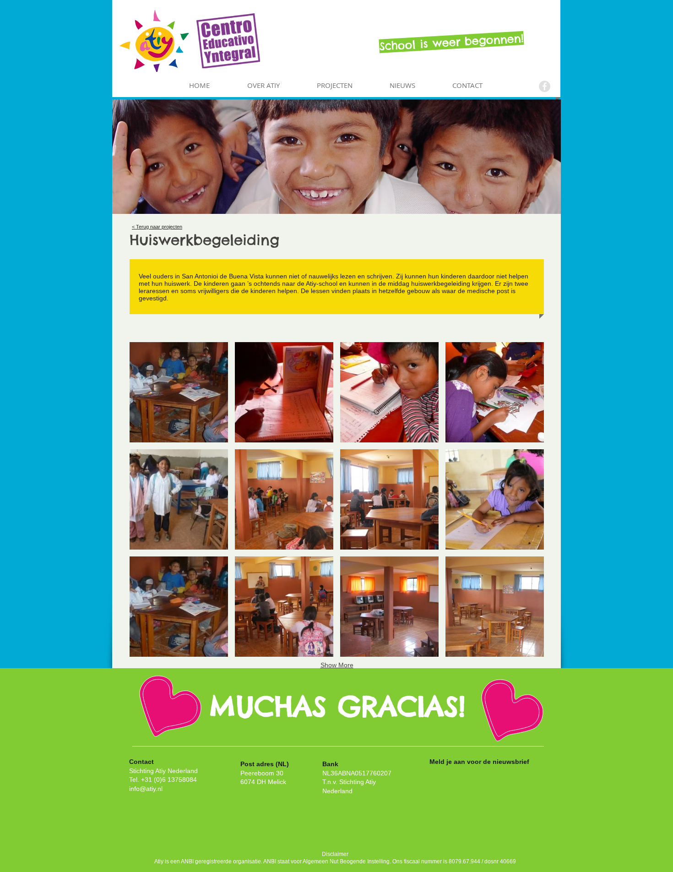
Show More (336, 665)
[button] (179, 392)
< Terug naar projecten (157, 226)
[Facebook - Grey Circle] (544, 86)
